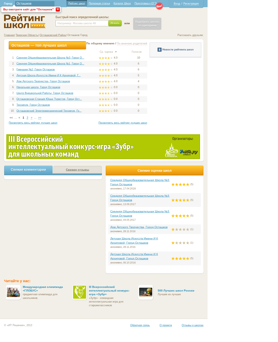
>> (39, 117)
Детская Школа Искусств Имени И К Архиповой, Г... (48, 75)
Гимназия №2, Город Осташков (35, 69)
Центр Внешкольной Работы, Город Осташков (44, 93)
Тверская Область (27, 35)
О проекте (166, 325)
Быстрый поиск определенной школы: (82, 17)
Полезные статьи (99, 3)
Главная (9, 35)
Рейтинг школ (76, 3)
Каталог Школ (122, 3)
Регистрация (191, 3)
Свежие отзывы (77, 169)
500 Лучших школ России (176, 290)
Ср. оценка (107, 51)
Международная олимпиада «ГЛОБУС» (43, 288)
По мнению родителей (132, 43)
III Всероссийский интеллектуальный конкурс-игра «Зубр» (109, 290)
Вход (177, 3)
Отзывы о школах (193, 325)
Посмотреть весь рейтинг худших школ (123, 122)
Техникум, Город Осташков (33, 104)
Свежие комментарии (28, 169)
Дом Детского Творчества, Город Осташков (43, 81)
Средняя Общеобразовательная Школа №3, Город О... (50, 57)
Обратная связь (140, 325)
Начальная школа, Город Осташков (38, 87)
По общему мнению (100, 43)
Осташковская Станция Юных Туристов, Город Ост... (49, 99)
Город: (8, 3)
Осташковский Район (53, 35)
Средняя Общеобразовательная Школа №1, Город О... (50, 63)
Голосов (137, 51)
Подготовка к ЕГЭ (146, 3)
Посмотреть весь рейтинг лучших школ (33, 122)
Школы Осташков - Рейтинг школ (24, 21)
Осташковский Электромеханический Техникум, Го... (49, 110)
